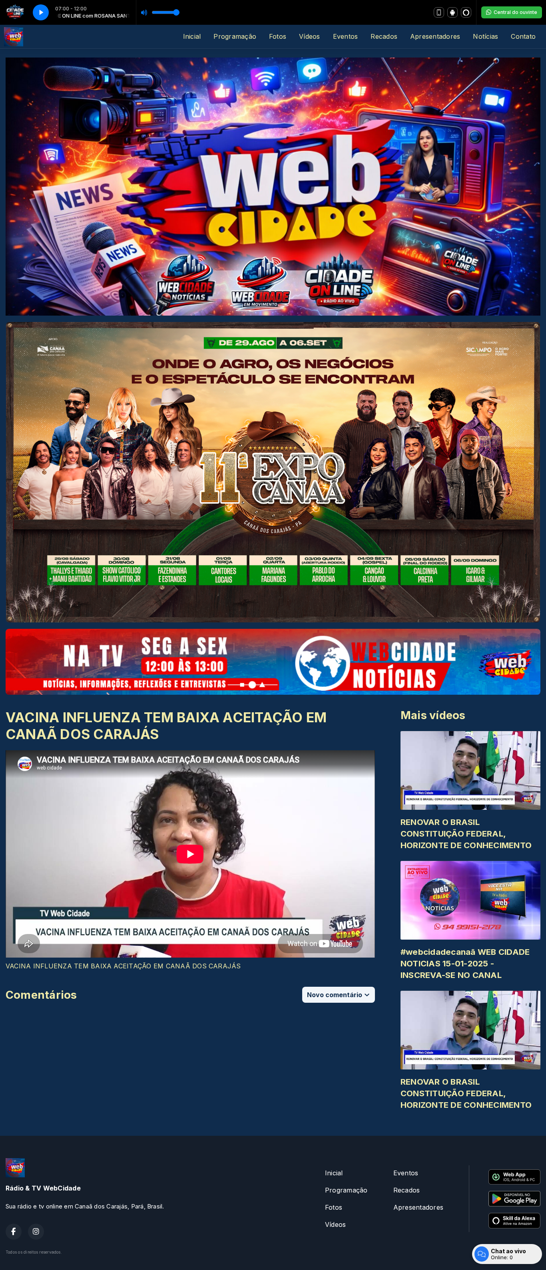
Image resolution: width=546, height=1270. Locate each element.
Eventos (345, 36)
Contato (523, 36)
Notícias (485, 36)
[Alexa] (466, 12)
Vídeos (309, 36)
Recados (384, 36)
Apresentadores (435, 36)
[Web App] (439, 12)
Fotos (277, 36)
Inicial (192, 36)
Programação (234, 36)
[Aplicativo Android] (452, 12)
